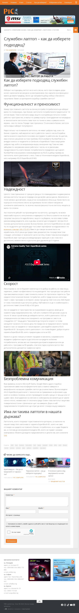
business (21, 445)
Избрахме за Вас (55, 2)
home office (29, 445)
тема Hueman (26, 609)
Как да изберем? (40, 2)
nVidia (50, 445)
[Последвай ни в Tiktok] (68, 605)
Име (8, 508)
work (60, 445)
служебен (35, 448)
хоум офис (43, 448)
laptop (39, 445)
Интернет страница (13, 515)
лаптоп (6, 448)
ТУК (5, 435)
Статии (29, 2)
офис (23, 448)
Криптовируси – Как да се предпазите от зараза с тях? (13, 471)
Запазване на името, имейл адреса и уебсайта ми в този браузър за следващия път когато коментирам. (37, 525)
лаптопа (12, 448)
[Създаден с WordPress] (6, 609)
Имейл (41, 508)
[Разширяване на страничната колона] (75, 30)
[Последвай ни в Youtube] (71, 605)
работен (29, 448)
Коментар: (10, 495)
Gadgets (7, 30)
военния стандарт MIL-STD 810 (17, 229)
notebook (45, 445)
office (55, 445)
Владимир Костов (58, 481)
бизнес (65, 445)
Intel (34, 445)
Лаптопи (47, 30)
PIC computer (11, 50)
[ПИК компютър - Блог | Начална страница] (11, 11)
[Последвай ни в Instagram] (65, 605)
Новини (14, 2)
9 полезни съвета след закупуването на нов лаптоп (56, 473)
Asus (16, 445)
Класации (68, 2)
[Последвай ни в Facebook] (62, 605)
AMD (12, 445)
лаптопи (18, 448)
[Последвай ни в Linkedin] (74, 605)
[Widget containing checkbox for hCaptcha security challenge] (20, 532)
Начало (5, 2)
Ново (21, 2)
